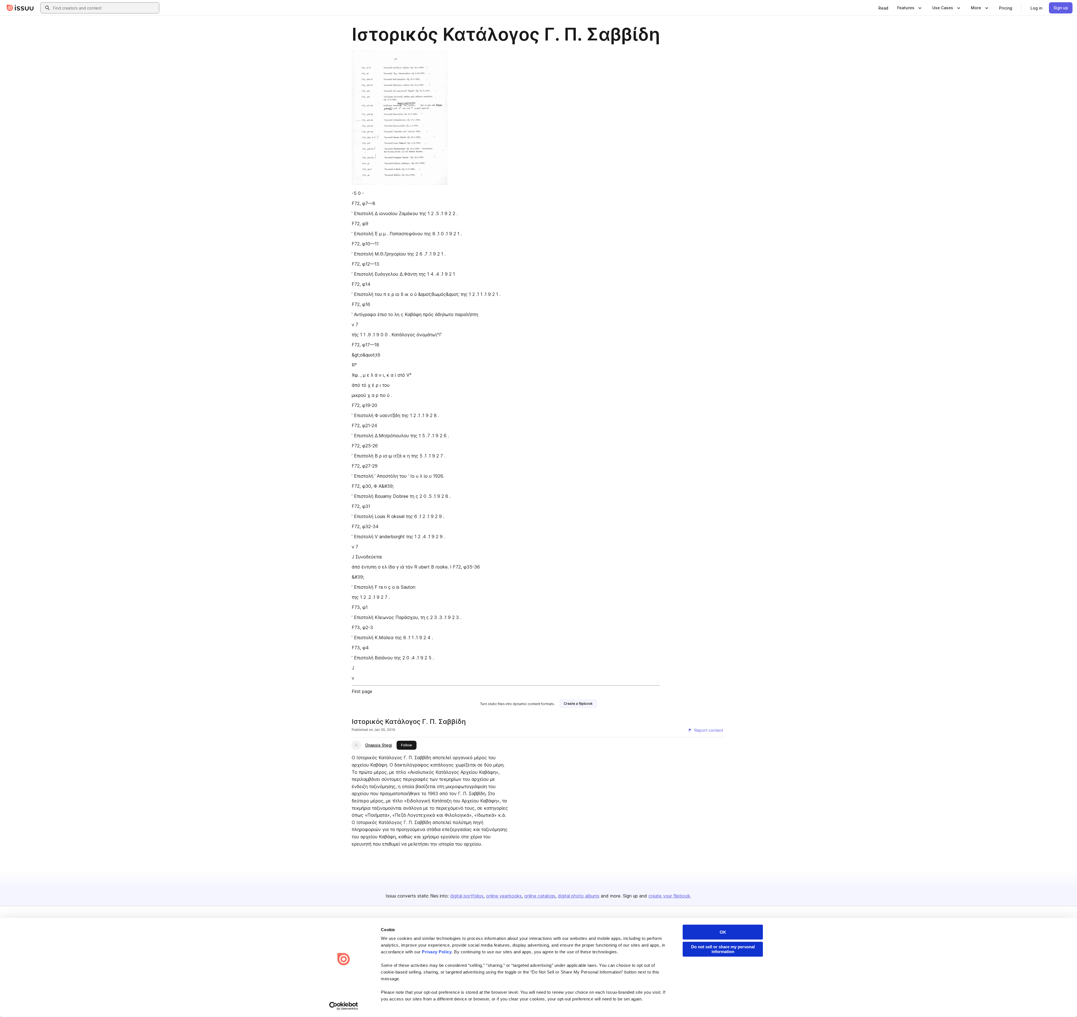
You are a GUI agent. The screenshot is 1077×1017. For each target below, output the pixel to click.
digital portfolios (467, 896)
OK (723, 932)
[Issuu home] (20, 8)
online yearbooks (504, 896)
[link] (883, 7)
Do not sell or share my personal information (723, 949)
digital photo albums (578, 896)
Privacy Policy (437, 951)
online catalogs (539, 896)
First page (362, 691)
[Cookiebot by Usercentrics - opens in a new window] (343, 1006)
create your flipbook (669, 896)
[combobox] (105, 8)
